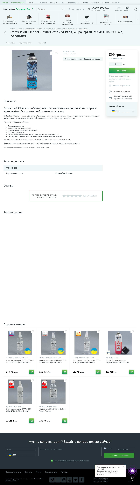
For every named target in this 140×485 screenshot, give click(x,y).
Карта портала (51, 472)
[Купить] (31, 260)
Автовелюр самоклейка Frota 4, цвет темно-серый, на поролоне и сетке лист (20, 299)
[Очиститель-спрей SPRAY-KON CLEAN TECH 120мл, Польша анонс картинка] (20, 392)
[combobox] (114, 111)
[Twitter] (75, 479)
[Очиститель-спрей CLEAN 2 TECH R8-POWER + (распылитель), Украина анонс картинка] (53, 343)
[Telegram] (52, 479)
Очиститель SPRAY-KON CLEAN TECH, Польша (52, 410)
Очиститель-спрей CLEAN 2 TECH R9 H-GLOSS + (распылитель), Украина (20, 362)
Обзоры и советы (57, 3)
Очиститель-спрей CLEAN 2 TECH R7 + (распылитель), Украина (86, 361)
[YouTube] (69, 479)
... (137, 19)
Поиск (38, 472)
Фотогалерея (73, 3)
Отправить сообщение (119, 455)
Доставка (95, 3)
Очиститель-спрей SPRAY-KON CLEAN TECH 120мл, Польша (19, 410)
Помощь (64, 472)
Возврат (105, 3)
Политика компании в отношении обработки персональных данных (101, 479)
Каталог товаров (17, 3)
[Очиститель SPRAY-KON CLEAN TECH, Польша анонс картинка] (53, 392)
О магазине (42, 3)
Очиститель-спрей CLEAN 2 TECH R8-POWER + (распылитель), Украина (53, 362)
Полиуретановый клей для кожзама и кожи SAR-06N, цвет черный (85, 250)
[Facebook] (81, 479)
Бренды (31, 3)
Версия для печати (13, 472)
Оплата (85, 3)
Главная (5, 3)
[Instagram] (63, 479)
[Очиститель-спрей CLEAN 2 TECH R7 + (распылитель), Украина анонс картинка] (87, 343)
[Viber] (58, 479)
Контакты (116, 3)
